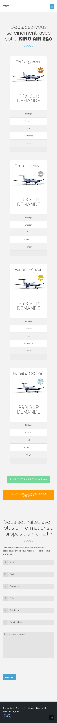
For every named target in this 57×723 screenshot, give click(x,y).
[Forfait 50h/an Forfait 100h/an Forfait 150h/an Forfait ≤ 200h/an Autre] (28, 623)
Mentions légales (11, 711)
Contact (41, 708)
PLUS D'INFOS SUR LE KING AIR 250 (28, 479)
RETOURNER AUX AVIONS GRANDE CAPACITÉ (28, 495)
